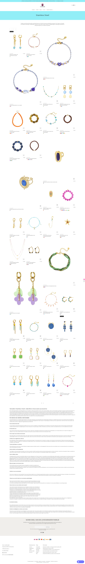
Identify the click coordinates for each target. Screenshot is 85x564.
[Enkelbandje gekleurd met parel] (34, 223)
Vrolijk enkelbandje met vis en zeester (16, 105)
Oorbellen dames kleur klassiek (15, 366)
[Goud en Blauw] (43, 106)
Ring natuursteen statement (47, 339)
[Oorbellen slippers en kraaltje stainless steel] (17, 223)
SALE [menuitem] (44, 9)
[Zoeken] (72, 5)
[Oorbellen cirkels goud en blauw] (51, 354)
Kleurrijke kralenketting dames (31, 158)
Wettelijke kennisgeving (54, 561)
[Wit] (62, 133)
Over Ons (30, 552)
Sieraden (33, 9)
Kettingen (37, 549)
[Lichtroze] (60, 210)
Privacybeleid (36, 561)
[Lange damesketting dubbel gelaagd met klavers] (17, 250)
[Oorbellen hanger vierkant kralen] (34, 354)
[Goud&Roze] (30, 159)
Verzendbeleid (48, 561)
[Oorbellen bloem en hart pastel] (26, 288)
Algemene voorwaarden (42, 561)
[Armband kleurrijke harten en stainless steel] (67, 195)
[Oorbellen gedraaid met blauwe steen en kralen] (17, 381)
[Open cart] (74, 5)
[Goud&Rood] (60, 237)
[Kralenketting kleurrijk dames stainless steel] (17, 119)
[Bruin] (60, 133)
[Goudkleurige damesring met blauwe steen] (26, 184)
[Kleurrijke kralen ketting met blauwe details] (51, 91)
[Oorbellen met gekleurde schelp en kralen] (51, 381)
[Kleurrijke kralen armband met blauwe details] (51, 119)
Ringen (37, 552)
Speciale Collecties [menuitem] (49, 9)
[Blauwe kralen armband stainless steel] (34, 327)
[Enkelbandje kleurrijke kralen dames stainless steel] (51, 299)
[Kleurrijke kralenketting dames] (34, 146)
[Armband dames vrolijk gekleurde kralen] (59, 261)
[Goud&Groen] (43, 340)
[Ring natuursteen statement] (51, 327)
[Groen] (10, 160)
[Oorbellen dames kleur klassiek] (17, 354)
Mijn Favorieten (31, 550)
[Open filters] (11, 29)
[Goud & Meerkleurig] (43, 210)
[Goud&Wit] (10, 237)
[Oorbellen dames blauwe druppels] (67, 327)
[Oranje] (26, 133)
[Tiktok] (43, 532)
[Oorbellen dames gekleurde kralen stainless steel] (34, 250)
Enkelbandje (38, 548)
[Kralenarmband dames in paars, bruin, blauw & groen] (17, 146)
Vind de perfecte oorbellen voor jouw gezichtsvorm (51, 549)
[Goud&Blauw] (10, 106)
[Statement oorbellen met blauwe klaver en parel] (17, 42)
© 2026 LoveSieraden (39, 562)
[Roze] (26, 56)
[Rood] (10, 133)
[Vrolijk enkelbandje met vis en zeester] (26, 80)
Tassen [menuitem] (40, 9)
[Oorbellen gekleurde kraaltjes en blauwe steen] (17, 327)
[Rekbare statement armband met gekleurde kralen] (34, 119)
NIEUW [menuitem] (37, 9)
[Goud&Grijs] (26, 264)
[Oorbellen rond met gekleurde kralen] (67, 299)
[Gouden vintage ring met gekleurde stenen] (51, 195)
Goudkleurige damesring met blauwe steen (17, 209)
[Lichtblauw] (11, 133)
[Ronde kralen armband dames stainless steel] (67, 119)
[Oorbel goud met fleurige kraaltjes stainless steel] (51, 223)
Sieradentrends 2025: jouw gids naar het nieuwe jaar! (51, 553)
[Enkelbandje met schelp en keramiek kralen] (34, 42)
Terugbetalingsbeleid (30, 561)
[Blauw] (27, 56)
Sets (36, 553)
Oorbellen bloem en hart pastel (15, 313)
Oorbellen (37, 550)
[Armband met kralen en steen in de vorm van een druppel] (67, 381)
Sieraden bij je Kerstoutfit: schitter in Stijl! (50, 552)
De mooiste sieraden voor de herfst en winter (50, 550)
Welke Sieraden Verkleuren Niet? (48, 548)
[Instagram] (42, 532)
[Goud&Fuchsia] (60, 395)
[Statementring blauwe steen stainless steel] (59, 157)
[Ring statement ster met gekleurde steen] (67, 223)
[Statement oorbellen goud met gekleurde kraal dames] (67, 91)
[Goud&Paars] (27, 264)
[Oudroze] (64, 210)
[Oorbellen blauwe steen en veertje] (34, 381)
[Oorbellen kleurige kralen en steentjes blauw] (67, 354)
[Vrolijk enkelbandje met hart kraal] (59, 53)
